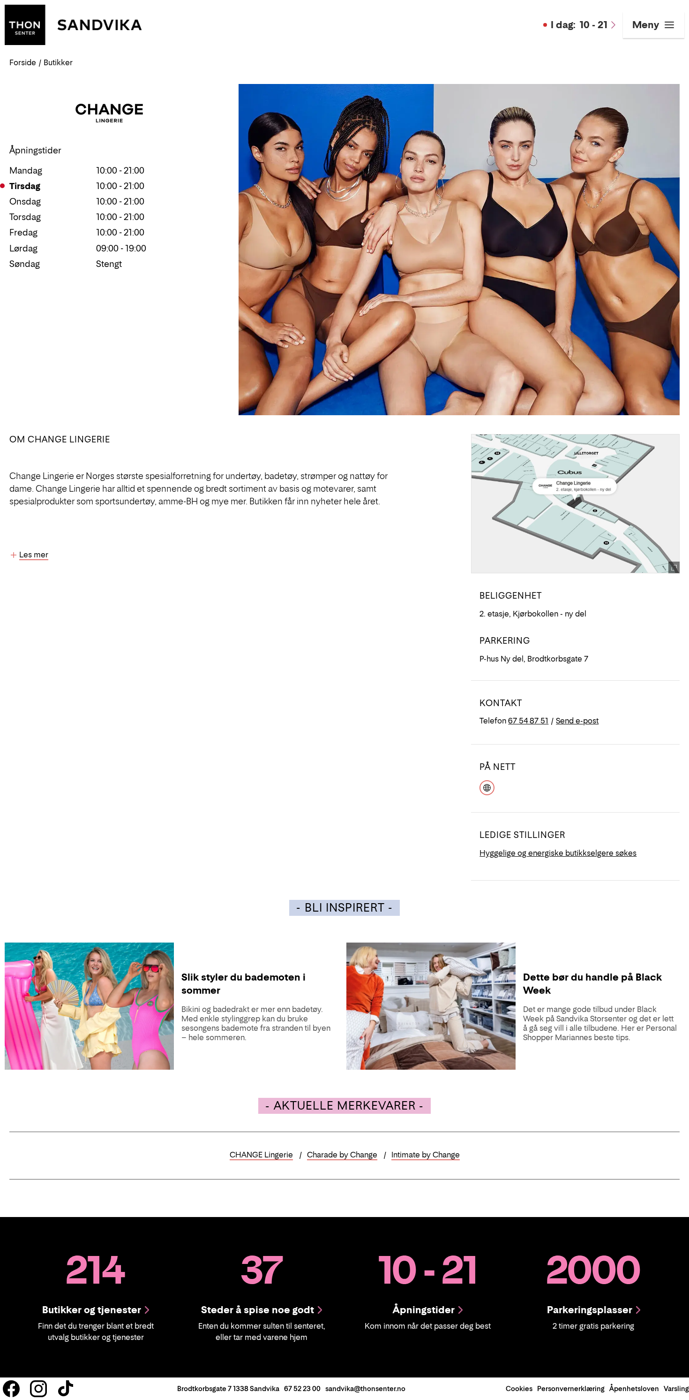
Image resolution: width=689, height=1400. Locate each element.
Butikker (58, 62)
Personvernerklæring (571, 1388)
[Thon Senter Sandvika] (73, 24)
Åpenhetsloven (634, 1388)
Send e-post (577, 720)
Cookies (519, 1388)
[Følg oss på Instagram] (38, 1388)
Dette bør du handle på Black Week (592, 984)
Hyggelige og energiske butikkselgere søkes (558, 853)
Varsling (676, 1388)
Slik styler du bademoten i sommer (243, 984)
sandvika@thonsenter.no (365, 1388)
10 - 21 (579, 24)
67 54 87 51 (528, 720)
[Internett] (486, 786)
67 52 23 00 (302, 1388)
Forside (22, 62)
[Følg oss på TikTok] (65, 1388)
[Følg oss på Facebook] (11, 1388)
